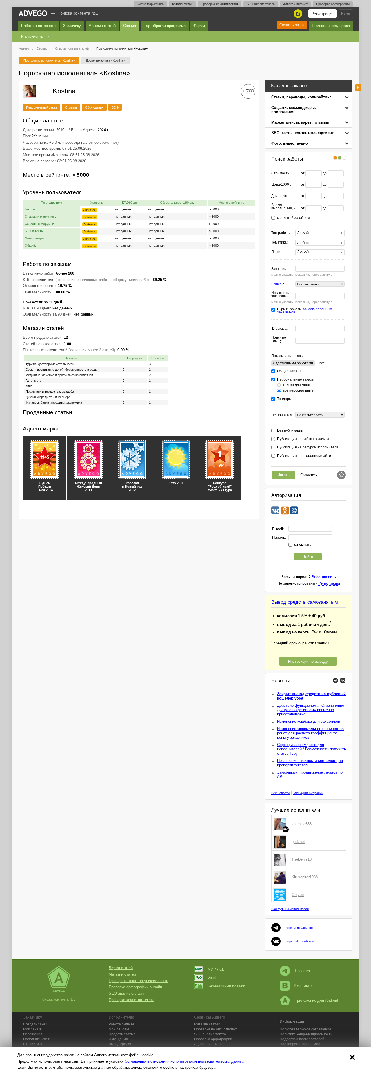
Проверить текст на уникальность (138, 980)
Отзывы (71, 107)
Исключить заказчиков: (280, 294)
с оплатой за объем (293, 217)
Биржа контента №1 (79, 13)
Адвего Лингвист (295, 4)
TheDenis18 (302, 859)
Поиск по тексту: (278, 339)
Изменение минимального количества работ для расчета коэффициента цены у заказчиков (310, 733)
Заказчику (72, 26)
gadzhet (298, 841)
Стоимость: (280, 173)
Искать (283, 475)
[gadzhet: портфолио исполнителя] (281, 841)
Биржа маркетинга (150, 4)
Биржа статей (121, 968)
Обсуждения (94, 107)
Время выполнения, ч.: (284, 206)
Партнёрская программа (164, 26)
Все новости (280, 793)
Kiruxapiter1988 (305, 877)
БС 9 (115, 107)
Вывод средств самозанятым (304, 602)
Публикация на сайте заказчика (303, 439)
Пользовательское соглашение (305, 1029)
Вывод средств (121, 1044)
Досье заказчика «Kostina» (105, 60)
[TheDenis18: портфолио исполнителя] (281, 859)
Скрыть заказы (304, 311)
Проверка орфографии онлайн (135, 987)
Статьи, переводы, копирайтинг (301, 97)
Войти (308, 556)
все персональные (298, 390)
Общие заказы (289, 371)
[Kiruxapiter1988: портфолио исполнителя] (281, 877)
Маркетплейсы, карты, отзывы (300, 122)
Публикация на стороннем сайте (304, 455)
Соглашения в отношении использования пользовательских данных (184, 1061)
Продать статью (122, 1034)
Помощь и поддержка (331, 26)
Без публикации (290, 430)
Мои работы (119, 1029)
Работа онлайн (121, 1024)
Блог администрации (308, 793)
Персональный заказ (41, 107)
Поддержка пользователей (302, 1039)
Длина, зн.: (280, 196)
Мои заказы (33, 1029)
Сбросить (308, 475)
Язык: (276, 252)
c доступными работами (293, 363)
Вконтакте (303, 985)
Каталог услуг (182, 4)
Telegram (302, 971)
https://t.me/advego (299, 927)
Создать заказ (291, 25)
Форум (199, 26)
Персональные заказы (295, 379)
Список (277, 284)
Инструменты (32, 37)
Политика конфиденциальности (306, 1034)
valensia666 (302, 824)
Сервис (129, 26)
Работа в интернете (38, 26)
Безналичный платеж (226, 986)
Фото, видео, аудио (289, 143)
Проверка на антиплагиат (219, 4)
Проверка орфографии (333, 4)
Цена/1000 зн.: (283, 184)
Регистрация (322, 14)
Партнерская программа (300, 1044)
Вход (345, 14)
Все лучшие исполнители (290, 909)
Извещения (32, 1034)
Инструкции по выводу (308, 661)
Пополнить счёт (36, 1039)
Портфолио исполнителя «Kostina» (49, 60)
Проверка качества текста (131, 1000)
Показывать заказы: (287, 356)
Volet (212, 978)
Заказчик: (279, 269)
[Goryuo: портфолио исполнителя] (281, 895)
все (322, 363)
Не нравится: (282, 415)
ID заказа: (279, 328)
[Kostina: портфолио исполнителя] (29, 90)
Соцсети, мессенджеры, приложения (293, 109)
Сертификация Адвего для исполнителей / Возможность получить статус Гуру (311, 749)
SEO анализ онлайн (126, 993)
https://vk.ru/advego (300, 941)
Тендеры (284, 399)
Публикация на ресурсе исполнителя (308, 447)
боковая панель (358, 87)
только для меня (296, 385)
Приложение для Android (316, 1000)
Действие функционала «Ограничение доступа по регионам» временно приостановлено (310, 709)
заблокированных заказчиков (304, 310)
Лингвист (207, 1044)
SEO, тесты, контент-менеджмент (302, 133)
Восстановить (324, 577)
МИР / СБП (217, 969)
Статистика (32, 1044)
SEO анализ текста (261, 4)
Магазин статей (102, 26)
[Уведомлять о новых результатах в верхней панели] (341, 475)
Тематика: (279, 242)
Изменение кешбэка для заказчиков (308, 721)
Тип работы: (281, 233)
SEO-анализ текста (210, 1034)
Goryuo (298, 895)
